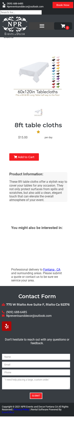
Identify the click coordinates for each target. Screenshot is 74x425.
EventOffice (8, 412)
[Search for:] (21, 12)
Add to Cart (25, 157)
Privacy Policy (21, 409)
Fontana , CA (51, 269)
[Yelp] (6, 326)
